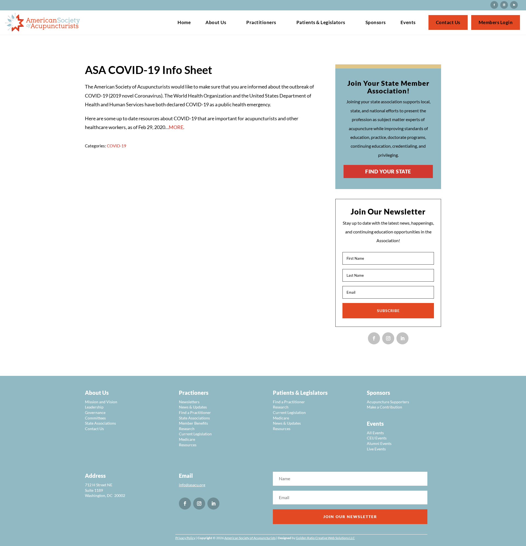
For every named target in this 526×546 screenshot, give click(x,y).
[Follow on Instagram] (494, 5)
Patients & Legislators (320, 23)
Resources (187, 444)
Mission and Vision (101, 401)
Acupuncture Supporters (388, 401)
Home (184, 23)
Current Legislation (195, 433)
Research (187, 428)
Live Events (376, 449)
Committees (95, 418)
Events (408, 23)
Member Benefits (193, 423)
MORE (176, 127)
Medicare (187, 439)
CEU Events (377, 438)
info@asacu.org (192, 484)
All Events (375, 432)
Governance (95, 412)
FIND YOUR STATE (388, 171)
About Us (215, 23)
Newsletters (189, 401)
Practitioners (261, 23)
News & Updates (193, 407)
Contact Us (448, 23)
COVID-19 (116, 145)
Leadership (94, 407)
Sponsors (375, 23)
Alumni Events (379, 443)
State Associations (100, 423)
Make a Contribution (384, 407)
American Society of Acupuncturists (250, 538)
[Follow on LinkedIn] (514, 5)
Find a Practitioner (195, 412)
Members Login (496, 23)
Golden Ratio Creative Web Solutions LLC (325, 538)
